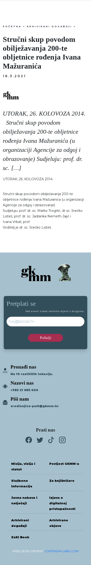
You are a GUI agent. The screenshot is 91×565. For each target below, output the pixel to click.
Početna (12, 26)
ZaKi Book (20, 537)
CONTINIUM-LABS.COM (61, 551)
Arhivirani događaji (49, 26)
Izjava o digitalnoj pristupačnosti (62, 503)
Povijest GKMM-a (64, 463)
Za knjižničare (61, 480)
